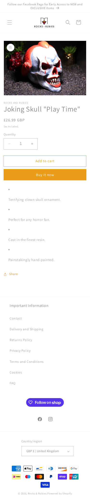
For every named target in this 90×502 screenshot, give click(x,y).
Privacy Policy (20, 350)
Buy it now (45, 174)
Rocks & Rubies (37, 493)
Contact (16, 318)
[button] (9, 22)
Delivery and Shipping (26, 329)
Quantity (10, 134)
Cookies (16, 372)
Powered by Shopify (59, 493)
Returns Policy (21, 340)
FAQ (13, 383)
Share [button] (13, 274)
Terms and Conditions (27, 361)
